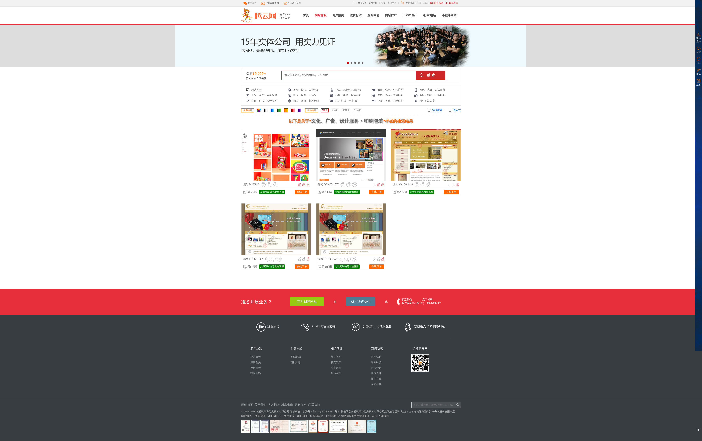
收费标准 (356, 15)
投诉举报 (336, 373)
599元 (324, 110)
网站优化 (376, 356)
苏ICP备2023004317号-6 (326, 411)
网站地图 (246, 416)
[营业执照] (245, 431)
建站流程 (698, 40)
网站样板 (321, 15)
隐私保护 (300, 404)
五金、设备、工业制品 (306, 89)
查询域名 (373, 15)
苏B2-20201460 (380, 416)
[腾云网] (270, 23)
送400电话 (429, 15)
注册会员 (255, 362)
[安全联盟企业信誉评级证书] (312, 431)
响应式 (457, 110)
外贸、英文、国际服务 (390, 100)
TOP (699, 424)
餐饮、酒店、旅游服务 (390, 95)
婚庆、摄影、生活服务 (348, 95)
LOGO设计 (410, 15)
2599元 (357, 110)
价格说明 (295, 154)
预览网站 (263, 154)
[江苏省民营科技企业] (338, 431)
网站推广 (391, 15)
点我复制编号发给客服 (272, 191)
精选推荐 (256, 89)
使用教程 (255, 367)
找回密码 (255, 373)
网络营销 (376, 367)
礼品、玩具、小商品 (304, 95)
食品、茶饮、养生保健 (264, 95)
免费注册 (373, 3)
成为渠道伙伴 (361, 301)
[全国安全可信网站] (323, 431)
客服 (698, 52)
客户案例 (338, 15)
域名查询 (287, 404)
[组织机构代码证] (260, 431)
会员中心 (392, 3)
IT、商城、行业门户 (346, 100)
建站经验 (376, 362)
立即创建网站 (307, 301)
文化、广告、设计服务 (264, 100)
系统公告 (376, 384)
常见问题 (336, 356)
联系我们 (314, 404)
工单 (698, 85)
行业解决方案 (427, 100)
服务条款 (336, 367)
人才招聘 (274, 404)
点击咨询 (427, 299)
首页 (306, 15)
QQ (698, 62)
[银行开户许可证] (298, 431)
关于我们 (260, 404)
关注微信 (252, 3)
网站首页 (247, 404)
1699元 (346, 110)
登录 (383, 3)
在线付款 (296, 356)
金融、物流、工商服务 (432, 95)
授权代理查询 (272, 3)
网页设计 (376, 373)
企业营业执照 (294, 3)
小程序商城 (449, 15)
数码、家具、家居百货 (432, 89)
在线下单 (302, 191)
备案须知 (336, 362)
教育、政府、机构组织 (306, 100)
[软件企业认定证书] (357, 431)
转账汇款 (296, 362)
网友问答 (252, 192)
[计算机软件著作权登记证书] (371, 431)
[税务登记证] (279, 431)
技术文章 (376, 378)
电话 (698, 74)
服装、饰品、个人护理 (390, 89)
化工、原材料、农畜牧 (348, 89)
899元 (335, 110)
